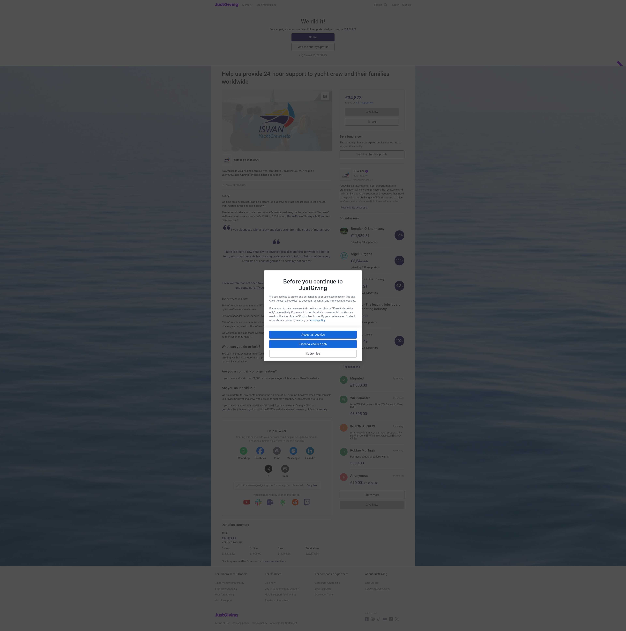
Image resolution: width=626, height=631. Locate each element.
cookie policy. (318, 320)
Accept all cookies (313, 334)
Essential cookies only (313, 344)
